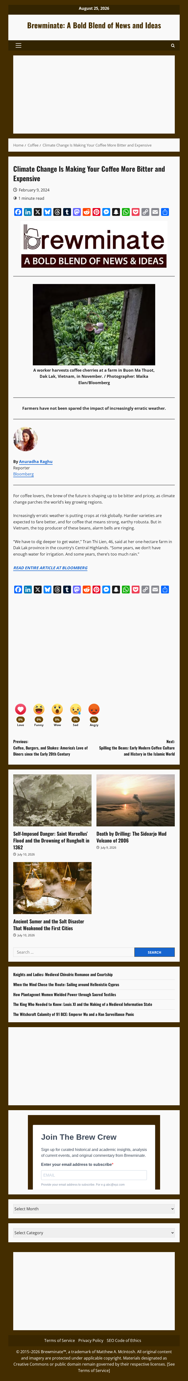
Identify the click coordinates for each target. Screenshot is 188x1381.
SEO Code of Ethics (124, 1340)
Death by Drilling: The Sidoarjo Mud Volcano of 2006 (131, 837)
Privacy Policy (90, 1340)
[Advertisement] (94, 94)
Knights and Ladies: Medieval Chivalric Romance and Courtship (63, 974)
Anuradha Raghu (36, 461)
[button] (18, 45)
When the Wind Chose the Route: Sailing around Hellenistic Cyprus (66, 984)
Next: (137, 747)
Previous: (50, 747)
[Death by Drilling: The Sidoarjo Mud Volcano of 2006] (135, 800)
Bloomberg (23, 474)
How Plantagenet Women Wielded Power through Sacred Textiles (64, 994)
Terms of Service (59, 1340)
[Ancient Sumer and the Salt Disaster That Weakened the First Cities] (52, 888)
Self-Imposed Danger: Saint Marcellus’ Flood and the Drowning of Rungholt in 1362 (51, 840)
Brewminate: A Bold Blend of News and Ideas (94, 25)
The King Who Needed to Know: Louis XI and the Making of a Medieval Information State (82, 1004)
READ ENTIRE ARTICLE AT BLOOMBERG (50, 567)
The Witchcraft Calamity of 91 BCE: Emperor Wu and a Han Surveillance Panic (73, 1014)
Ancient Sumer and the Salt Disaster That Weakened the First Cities (48, 924)
